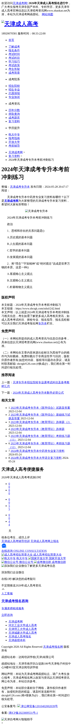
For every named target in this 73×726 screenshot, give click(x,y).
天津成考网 (16, 152)
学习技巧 (14, 61)
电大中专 (14, 134)
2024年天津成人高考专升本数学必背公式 (38, 392)
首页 (11, 40)
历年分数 (14, 110)
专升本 (42, 323)
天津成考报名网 (53, 646)
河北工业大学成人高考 (23, 625)
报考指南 (14, 138)
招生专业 (14, 89)
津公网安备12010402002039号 (39, 706)
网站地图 (47, 14)
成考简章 (14, 72)
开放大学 (14, 141)
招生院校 (14, 85)
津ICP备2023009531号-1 (23, 712)
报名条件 (14, 50)
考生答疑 (14, 68)
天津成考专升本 (20, 186)
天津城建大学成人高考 (23, 632)
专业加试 (14, 97)
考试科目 (14, 57)
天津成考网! (20, 3)
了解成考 (14, 46)
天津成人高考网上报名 (44, 541)
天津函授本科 (17, 640)
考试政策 (14, 65)
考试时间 (14, 54)
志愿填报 (14, 93)
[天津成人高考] (19, 24)
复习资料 (14, 121)
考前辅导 (14, 145)
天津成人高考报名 (20, 636)
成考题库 (14, 117)
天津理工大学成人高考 (23, 628)
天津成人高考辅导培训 (15, 541)
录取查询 (14, 113)
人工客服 (7, 593)
